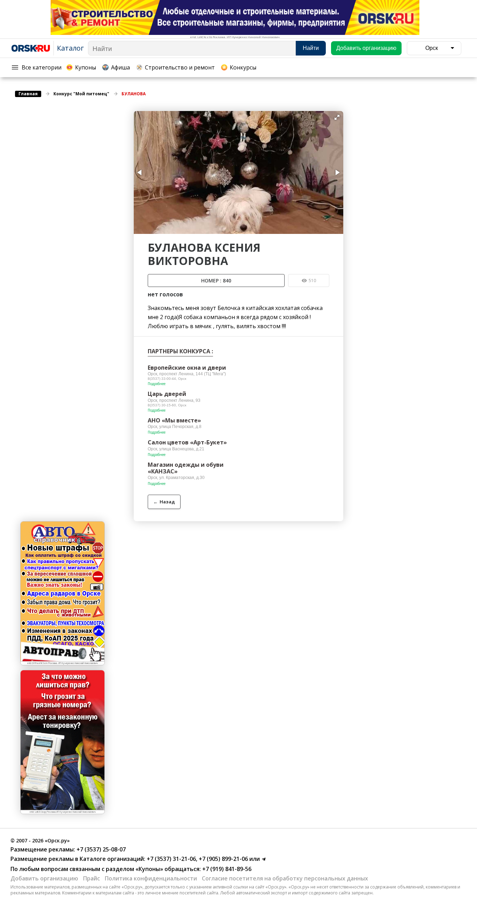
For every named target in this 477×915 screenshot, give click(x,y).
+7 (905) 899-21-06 (222, 859)
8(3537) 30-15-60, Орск (167, 405)
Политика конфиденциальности (151, 878)
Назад (164, 502)
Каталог (70, 48)
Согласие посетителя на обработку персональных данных (285, 878)
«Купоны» (149, 869)
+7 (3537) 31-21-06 (170, 859)
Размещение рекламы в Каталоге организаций (77, 859)
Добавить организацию (44, 878)
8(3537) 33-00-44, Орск (167, 379)
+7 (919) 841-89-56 (226, 869)
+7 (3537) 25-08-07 (100, 849)
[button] (337, 117)
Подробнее (157, 383)
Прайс (91, 878)
